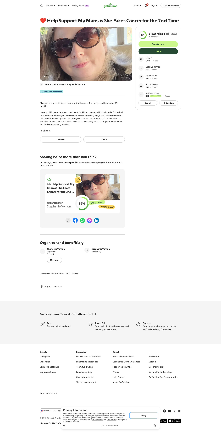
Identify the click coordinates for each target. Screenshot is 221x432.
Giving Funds (80, 5)
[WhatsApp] (82, 220)
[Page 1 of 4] (44, 76)
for (65, 84)
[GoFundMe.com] (110, 5)
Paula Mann (151, 76)
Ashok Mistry (152, 84)
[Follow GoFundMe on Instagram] (179, 411)
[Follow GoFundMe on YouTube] (169, 411)
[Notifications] (145, 5)
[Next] (127, 76)
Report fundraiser (53, 286)
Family (75, 273)
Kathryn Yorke (152, 93)
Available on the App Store (174, 421)
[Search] (41, 5)
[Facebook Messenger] (89, 220)
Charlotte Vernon (56, 249)
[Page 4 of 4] (50, 76)
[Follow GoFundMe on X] (174, 411)
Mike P (149, 58)
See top (170, 103)
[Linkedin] (96, 220)
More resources (47, 393)
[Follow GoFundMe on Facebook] (164, 411)
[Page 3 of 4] (48, 76)
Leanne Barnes (153, 67)
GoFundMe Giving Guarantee (157, 329)
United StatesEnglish (53, 411)
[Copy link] (68, 220)
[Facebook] (75, 220)
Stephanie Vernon (101, 249)
